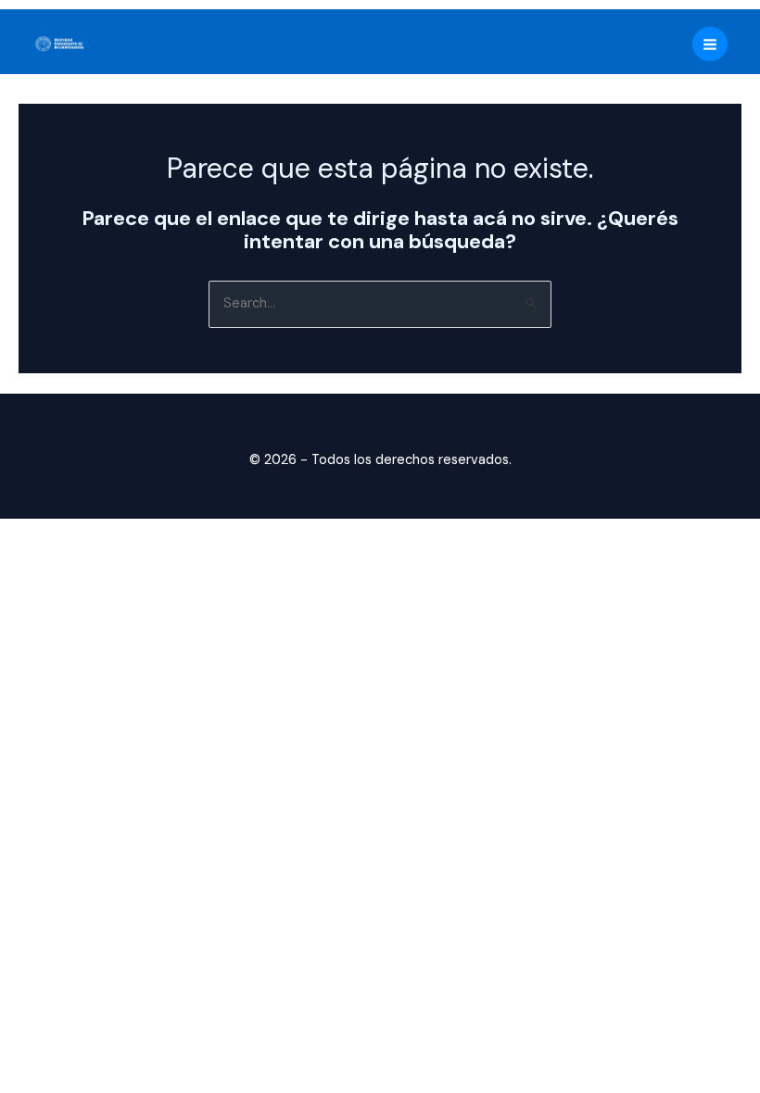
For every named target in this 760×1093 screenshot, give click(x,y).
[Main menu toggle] (710, 44)
